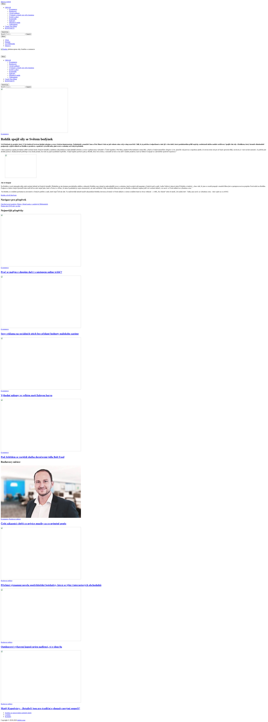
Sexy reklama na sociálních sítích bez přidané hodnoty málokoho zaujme (40, 333)
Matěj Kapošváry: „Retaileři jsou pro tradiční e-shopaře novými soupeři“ (40, 708)
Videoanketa (13, 24)
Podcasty (12, 21)
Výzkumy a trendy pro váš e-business (21, 15)
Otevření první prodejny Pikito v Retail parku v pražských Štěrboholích (24, 204)
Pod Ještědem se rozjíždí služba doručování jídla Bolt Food (32, 457)
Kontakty (8, 716)
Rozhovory (13, 11)
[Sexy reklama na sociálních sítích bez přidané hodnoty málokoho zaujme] (41, 327)
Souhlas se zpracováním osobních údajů (18, 713)
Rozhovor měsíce (15, 519)
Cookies (7, 715)
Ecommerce (13, 9)
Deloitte (7, 42)
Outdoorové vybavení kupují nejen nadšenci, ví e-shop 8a (31, 646)
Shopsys (8, 46)
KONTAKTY (10, 28)
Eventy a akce (14, 17)
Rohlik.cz (4, 195)
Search (3, 34)
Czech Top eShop (11, 26)
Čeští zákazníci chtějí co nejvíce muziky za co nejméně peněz (33, 523)
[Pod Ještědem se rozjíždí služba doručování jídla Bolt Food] (41, 451)
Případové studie (14, 22)
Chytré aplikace (14, 13)
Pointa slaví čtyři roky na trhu (10, 206)
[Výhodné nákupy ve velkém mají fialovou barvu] (41, 389)
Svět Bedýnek (12, 195)
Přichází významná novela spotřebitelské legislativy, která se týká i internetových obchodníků (51, 585)
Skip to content (6, 2)
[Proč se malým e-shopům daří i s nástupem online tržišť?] (41, 266)
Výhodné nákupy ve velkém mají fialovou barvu (26, 395)
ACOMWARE (10, 44)
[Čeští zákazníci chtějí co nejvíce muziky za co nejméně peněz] (41, 517)
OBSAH (8, 7)
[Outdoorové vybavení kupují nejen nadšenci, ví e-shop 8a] (41, 640)
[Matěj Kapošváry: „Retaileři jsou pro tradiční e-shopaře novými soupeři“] (41, 702)
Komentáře (13, 19)
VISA (7, 40)
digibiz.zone (21, 720)
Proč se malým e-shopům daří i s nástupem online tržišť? (31, 272)
